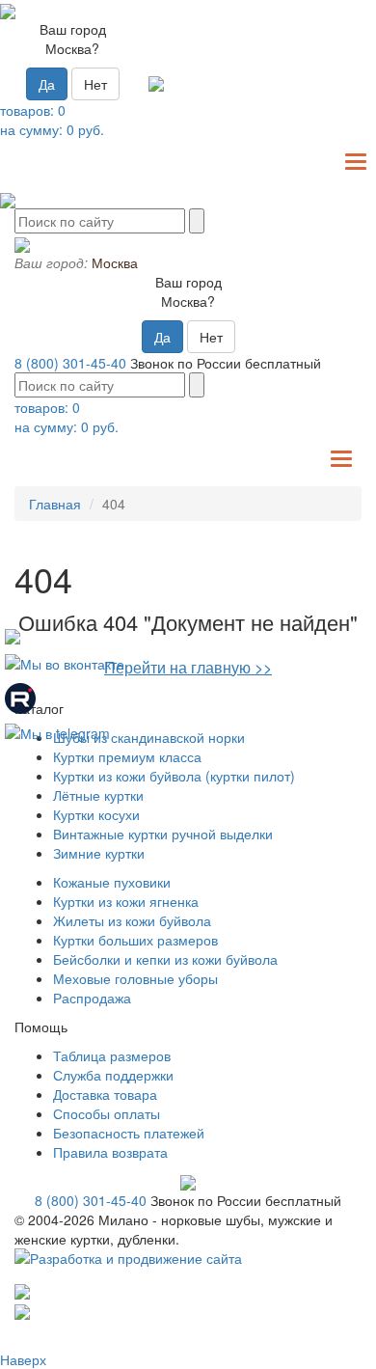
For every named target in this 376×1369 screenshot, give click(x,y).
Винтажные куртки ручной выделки (163, 833)
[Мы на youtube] (12, 633)
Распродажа (92, 997)
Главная (55, 503)
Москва (115, 262)
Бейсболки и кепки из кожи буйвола (165, 959)
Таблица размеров (112, 1055)
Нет (95, 84)
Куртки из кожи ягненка (126, 901)
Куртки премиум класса (127, 756)
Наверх (23, 1359)
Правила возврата (110, 1152)
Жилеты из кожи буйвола (132, 920)
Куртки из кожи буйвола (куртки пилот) (174, 775)
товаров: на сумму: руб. (52, 119)
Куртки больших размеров (135, 939)
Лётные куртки (98, 795)
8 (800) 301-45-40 (70, 362)
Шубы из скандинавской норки (149, 737)
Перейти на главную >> (188, 667)
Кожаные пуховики (112, 881)
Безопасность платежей (128, 1132)
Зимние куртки (99, 852)
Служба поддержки (113, 1074)
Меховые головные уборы (135, 978)
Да (47, 84)
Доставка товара (105, 1094)
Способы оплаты (106, 1113)
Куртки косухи (96, 814)
